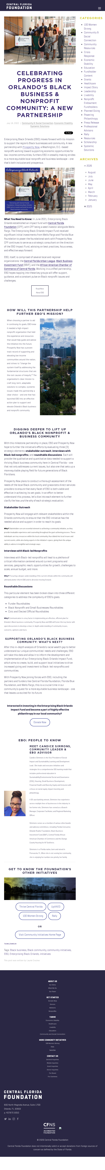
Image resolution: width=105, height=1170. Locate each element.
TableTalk (52, 1050)
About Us (52, 981)
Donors (52, 1004)
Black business (18, 950)
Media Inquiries (52, 1063)
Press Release (91, 122)
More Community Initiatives (52, 1040)
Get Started (52, 997)
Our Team (52, 991)
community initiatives (59, 950)
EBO (6, 954)
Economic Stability (63, 123)
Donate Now (39, 722)
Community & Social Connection (37, 123)
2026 (89, 165)
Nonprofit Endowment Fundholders (90, 103)
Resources (89, 138)
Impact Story (91, 87)
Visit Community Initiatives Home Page (40, 934)
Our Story (52, 985)
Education (89, 67)
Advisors (52, 1008)
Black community (36, 950)
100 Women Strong (33, 915)
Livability (89, 95)
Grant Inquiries (52, 1066)
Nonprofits (52, 1011)
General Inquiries (52, 1059)
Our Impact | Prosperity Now (10, 943)
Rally (54, 915)
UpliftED (55, 906)
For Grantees (52, 1076)
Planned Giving (92, 110)
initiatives (45, 954)
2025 (89, 206)
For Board (52, 1073)
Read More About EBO (40, 291)
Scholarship (90, 142)
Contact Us (52, 1056)
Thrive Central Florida (31, 906)
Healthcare (90, 83)
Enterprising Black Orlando (24, 954)
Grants (87, 79)
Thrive (52, 1017)
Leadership (90, 91)
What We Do (52, 988)
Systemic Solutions (39, 126)
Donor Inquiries (52, 1070)
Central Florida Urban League (39, 261)
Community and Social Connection (52, 1034)
